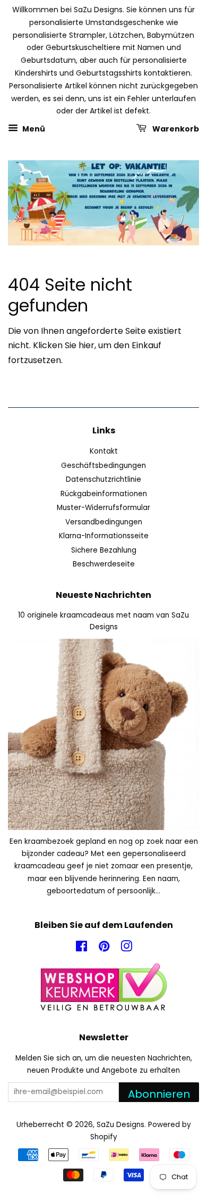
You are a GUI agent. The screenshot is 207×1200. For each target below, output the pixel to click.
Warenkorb (175, 129)
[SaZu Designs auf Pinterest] (104, 948)
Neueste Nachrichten (103, 595)
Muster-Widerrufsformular (103, 508)
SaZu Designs (120, 1125)
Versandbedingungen (103, 522)
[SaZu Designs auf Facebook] (81, 948)
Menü (33, 129)
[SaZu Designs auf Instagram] (126, 948)
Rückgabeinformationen (104, 494)
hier (86, 345)
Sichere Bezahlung (103, 550)
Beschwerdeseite (104, 564)
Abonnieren (159, 1094)
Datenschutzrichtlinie (103, 479)
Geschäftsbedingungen (103, 466)
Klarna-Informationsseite (104, 536)
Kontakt (104, 451)
